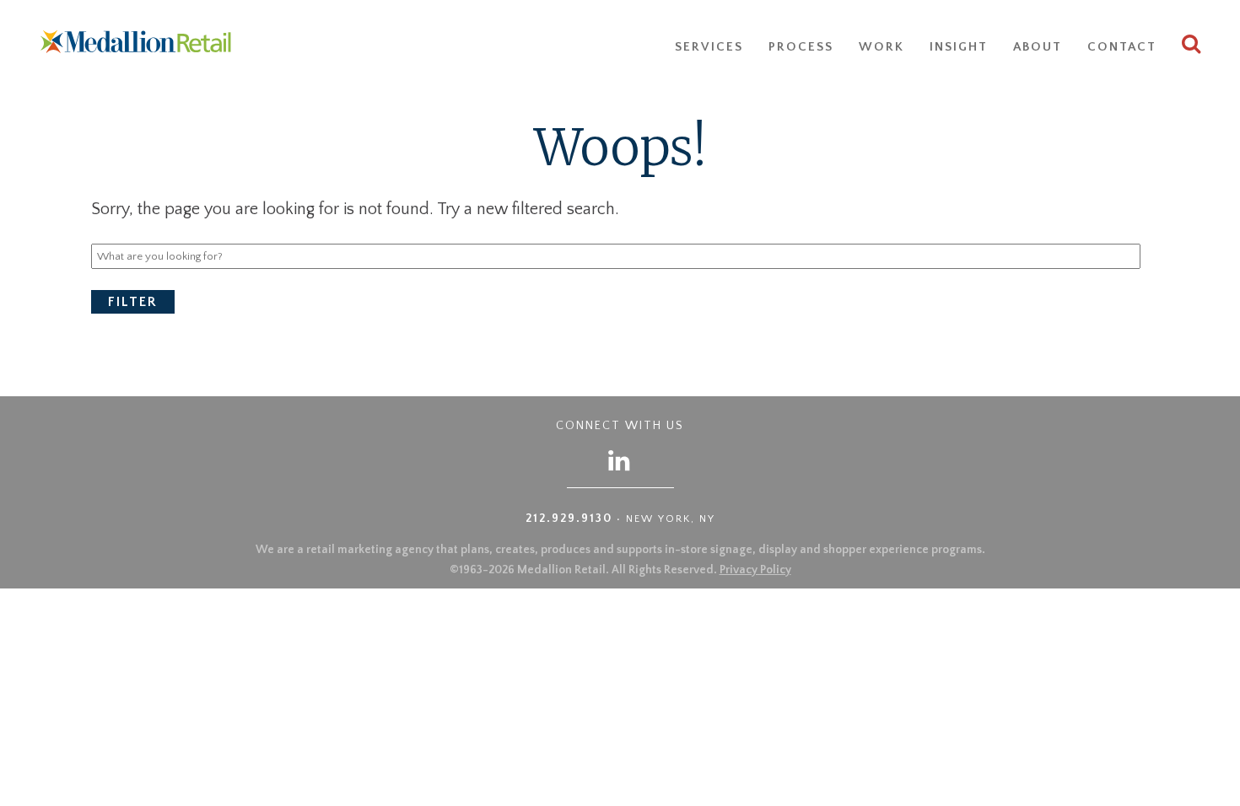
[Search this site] (1192, 47)
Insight (959, 47)
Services (709, 47)
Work (881, 47)
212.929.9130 (569, 518)
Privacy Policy (755, 570)
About (1037, 47)
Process (800, 47)
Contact (1121, 47)
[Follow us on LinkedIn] (620, 460)
